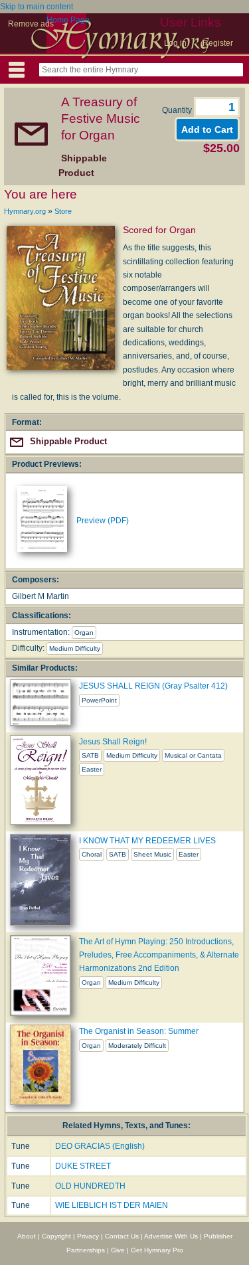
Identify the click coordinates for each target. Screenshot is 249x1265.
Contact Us (122, 1236)
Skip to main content (36, 6)
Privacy (88, 1236)
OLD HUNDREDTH (90, 1186)
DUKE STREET (83, 1166)
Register (218, 43)
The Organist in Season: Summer (139, 1031)
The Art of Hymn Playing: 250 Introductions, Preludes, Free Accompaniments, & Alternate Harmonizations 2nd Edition (159, 955)
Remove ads (31, 24)
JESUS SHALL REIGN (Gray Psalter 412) (153, 686)
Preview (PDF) (102, 520)
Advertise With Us (171, 1236)
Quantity (178, 110)
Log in (175, 43)
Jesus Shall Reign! (113, 741)
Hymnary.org (25, 211)
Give (118, 1250)
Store (63, 211)
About (26, 1236)
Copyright (56, 1236)
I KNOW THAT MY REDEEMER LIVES (147, 840)
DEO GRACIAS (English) (100, 1146)
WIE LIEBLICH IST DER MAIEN (111, 1205)
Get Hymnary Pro (157, 1250)
